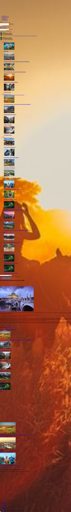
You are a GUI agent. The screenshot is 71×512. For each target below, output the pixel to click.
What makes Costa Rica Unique (10, 199)
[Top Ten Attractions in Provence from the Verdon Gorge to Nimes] (9, 228)
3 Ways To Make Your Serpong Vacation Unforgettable (15, 71)
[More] (23, 283)
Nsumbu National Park (8, 252)
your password (11, 24)
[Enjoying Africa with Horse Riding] (9, 80)
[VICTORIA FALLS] (9, 133)
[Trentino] (5, 379)
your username (11, 23)
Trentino (1, 381)
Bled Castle (6, 51)
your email (10, 29)
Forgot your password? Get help (5, 26)
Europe (5, 503)
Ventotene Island (7, 220)
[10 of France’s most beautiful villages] (9, 155)
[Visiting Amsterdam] (5, 358)
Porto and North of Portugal (9, 147)
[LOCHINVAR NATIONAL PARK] (9, 271)
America (5, 504)
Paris (2, 325)
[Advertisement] (7, 407)
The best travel (4, 18)
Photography (11, 233)
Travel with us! (4, 15)
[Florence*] (8, 448)
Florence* (2, 450)
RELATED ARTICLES (4, 329)
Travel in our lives (7, 92)
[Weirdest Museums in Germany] (9, 112)
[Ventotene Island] (9, 218)
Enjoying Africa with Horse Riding (11, 82)
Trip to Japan (5, 327)
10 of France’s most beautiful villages (11, 157)
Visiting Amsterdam (8, 124)
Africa (5, 505)
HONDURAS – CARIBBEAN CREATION (12, 178)
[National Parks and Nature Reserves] (9, 261)
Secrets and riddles (5, 20)
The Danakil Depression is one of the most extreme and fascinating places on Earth (16, 339)
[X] (5, 283)
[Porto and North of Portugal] (9, 145)
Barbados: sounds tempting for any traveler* (13, 189)
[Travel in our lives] (9, 90)
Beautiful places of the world (6, 94)
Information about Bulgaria (9, 167)
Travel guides (4, 508)
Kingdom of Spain (7, 326)
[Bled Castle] (9, 49)
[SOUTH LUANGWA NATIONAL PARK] (9, 240)
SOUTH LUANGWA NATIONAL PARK (12, 242)
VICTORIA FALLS (8, 135)
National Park (7, 233)
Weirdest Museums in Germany (10, 114)
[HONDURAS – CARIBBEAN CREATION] (9, 176)
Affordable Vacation (5, 17)
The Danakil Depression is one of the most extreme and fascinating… (17, 104)
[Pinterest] (8, 283)
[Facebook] (1, 283)
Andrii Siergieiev (2, 452)
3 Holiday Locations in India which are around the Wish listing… (17, 61)
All (4, 233)
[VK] (19, 283)
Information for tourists (5, 16)
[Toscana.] (5, 389)
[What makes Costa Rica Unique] (9, 197)
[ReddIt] (12, 283)
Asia (4, 506)
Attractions (3, 232)
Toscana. (1, 391)
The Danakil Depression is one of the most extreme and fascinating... (13, 435)
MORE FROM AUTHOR (12, 329)
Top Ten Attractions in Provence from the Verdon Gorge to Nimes (17, 230)
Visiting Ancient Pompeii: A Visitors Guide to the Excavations (16, 209)
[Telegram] (15, 283)
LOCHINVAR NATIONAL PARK (11, 273)
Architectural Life (4, 19)
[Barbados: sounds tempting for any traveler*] (9, 187)
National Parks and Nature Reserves (11, 263)
